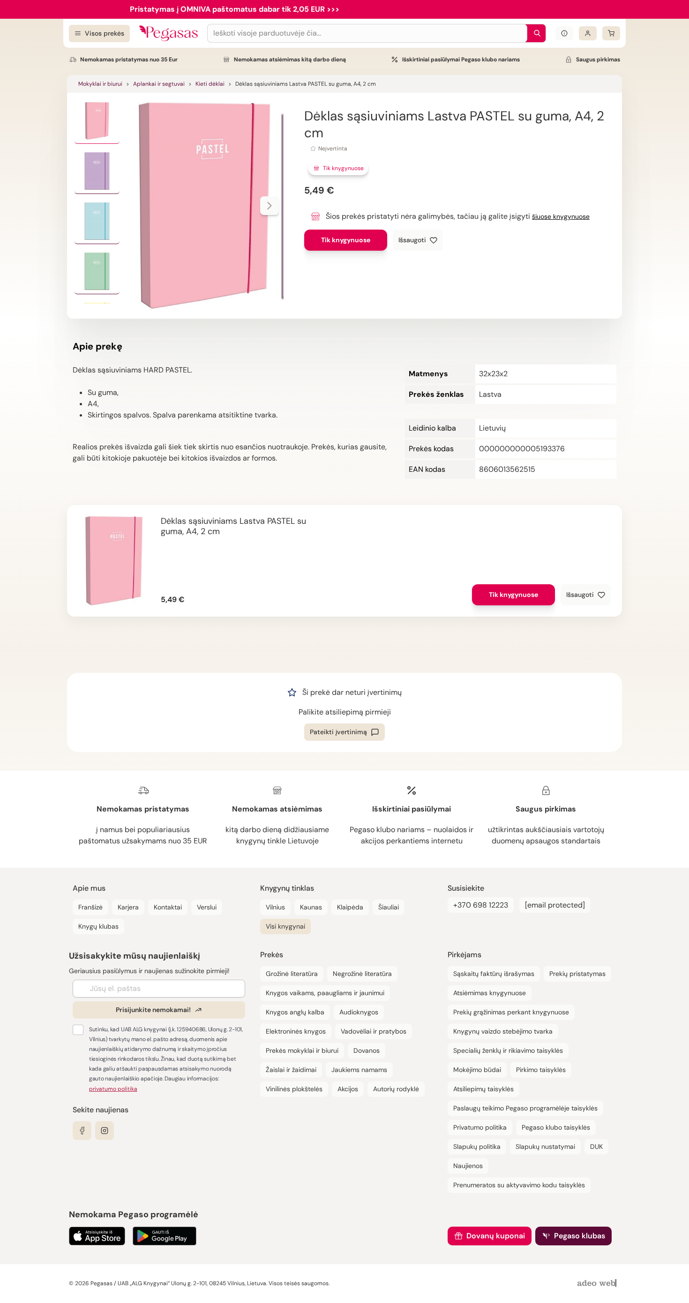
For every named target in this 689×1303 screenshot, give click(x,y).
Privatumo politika (480, 1127)
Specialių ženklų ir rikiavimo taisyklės (508, 1050)
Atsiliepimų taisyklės (483, 1089)
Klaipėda (350, 907)
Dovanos (366, 1050)
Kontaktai (168, 907)
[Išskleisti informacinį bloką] (564, 33)
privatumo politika (113, 1089)
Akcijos (347, 1089)
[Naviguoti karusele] (269, 205)
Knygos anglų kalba (295, 1012)
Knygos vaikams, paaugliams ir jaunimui (325, 993)
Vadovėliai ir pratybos (373, 1031)
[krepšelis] (611, 33)
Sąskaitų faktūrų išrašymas (493, 973)
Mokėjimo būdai (477, 1069)
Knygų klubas (98, 926)
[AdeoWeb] (598, 1283)
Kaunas (311, 907)
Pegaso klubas (579, 1236)
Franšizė (90, 907)
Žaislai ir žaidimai (291, 1069)
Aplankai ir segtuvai (159, 84)
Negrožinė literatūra (362, 973)
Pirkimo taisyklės (541, 1069)
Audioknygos (358, 1012)
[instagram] (104, 1130)
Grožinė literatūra (292, 973)
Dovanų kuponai (495, 1236)
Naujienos (468, 1166)
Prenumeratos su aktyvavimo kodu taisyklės (519, 1185)
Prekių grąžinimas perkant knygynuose (511, 1012)
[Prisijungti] (588, 33)
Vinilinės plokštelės (294, 1089)
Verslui (207, 907)
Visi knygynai (285, 926)
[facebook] (82, 1130)
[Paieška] (535, 33)
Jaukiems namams (359, 1069)
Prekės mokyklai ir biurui (302, 1050)
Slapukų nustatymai (545, 1146)
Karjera (128, 907)
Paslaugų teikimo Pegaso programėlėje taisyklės (525, 1108)
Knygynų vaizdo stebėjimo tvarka (503, 1031)
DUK (596, 1146)
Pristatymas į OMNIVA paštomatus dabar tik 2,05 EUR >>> (234, 9)
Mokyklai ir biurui (100, 84)
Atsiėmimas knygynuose (489, 993)
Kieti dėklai (210, 84)
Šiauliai (388, 907)
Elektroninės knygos (296, 1031)
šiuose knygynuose (561, 216)
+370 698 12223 (480, 905)
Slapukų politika (477, 1146)
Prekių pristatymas (577, 973)
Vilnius (275, 907)
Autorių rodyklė (396, 1089)
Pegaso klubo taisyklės (556, 1127)
